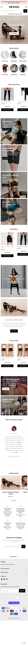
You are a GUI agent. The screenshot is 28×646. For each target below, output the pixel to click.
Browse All (14, 330)
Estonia (13, 597)
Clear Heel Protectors (22, 101)
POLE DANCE (14, 33)
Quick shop (7, 106)
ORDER (14, 285)
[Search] (25, 11)
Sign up (22, 590)
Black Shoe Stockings (6, 101)
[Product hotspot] (8, 305)
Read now (10, 496)
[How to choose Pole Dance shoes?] (11, 483)
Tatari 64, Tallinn (18, 14)
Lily (10, 456)
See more (13, 500)
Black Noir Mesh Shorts (6, 358)
